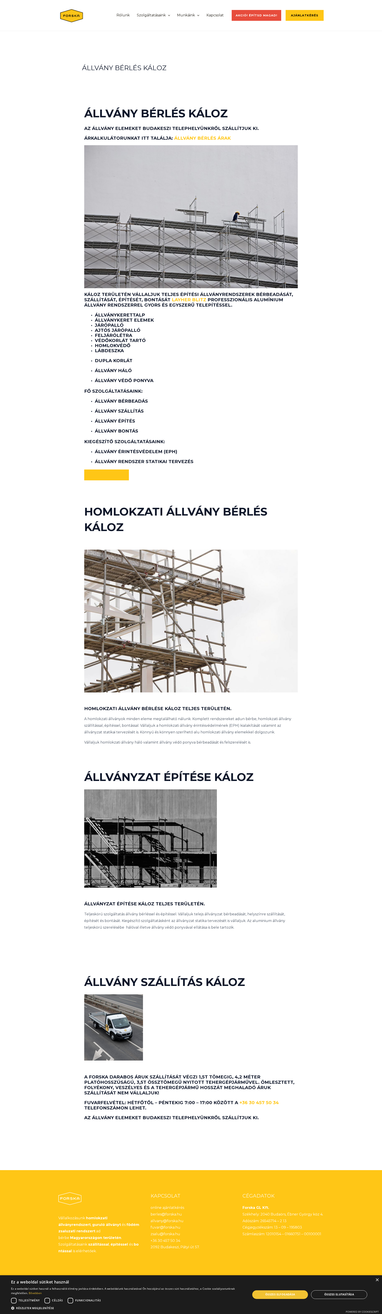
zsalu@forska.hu (165, 1234)
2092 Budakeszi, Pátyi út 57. (175, 1247)
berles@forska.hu (166, 1214)
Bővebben (35, 1293)
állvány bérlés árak (202, 138)
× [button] (377, 1280)
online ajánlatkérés (167, 1208)
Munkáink (186, 15)
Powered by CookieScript (362, 1311)
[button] (168, 15)
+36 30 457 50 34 (259, 1102)
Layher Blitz (189, 299)
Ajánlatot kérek (107, 475)
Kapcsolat (215, 15)
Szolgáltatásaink (151, 15)
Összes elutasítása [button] (339, 1294)
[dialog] (191, 1294)
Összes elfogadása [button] (280, 1294)
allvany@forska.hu (167, 1221)
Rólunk (123, 15)
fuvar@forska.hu (165, 1227)
